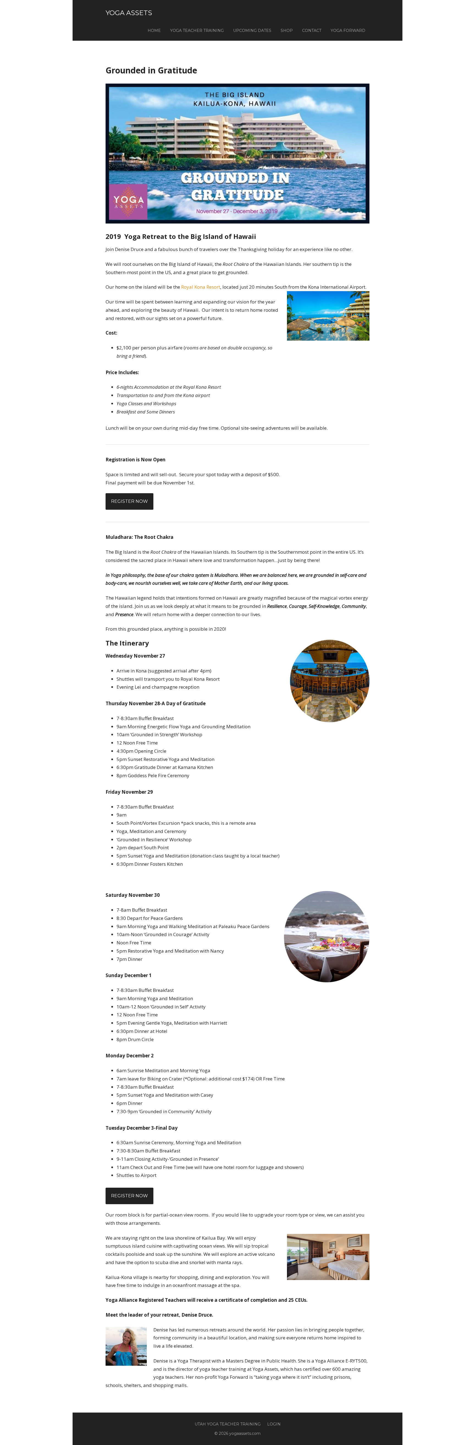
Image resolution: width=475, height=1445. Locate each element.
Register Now (129, 501)
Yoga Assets (129, 13)
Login (274, 1424)
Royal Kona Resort (200, 287)
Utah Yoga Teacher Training (228, 1424)
